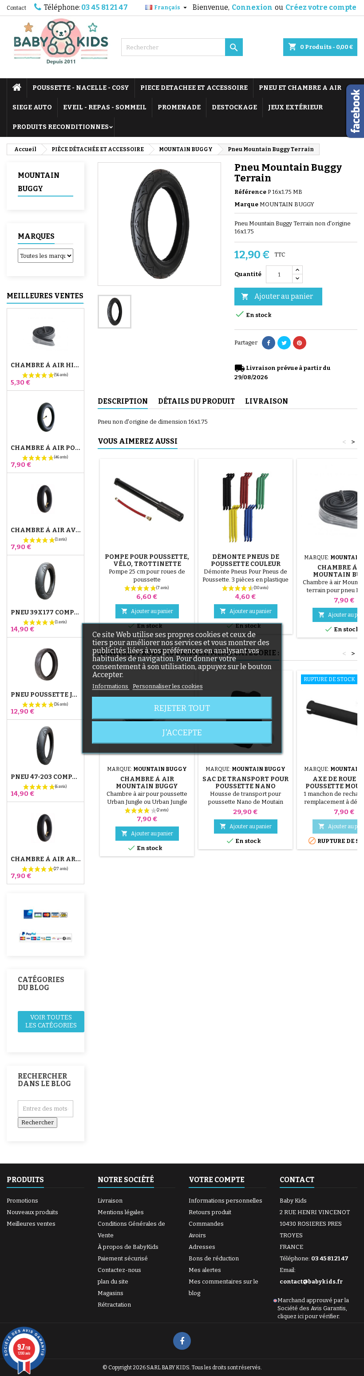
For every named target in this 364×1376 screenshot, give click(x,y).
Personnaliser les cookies (168, 685)
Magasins (110, 1293)
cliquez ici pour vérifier (308, 1316)
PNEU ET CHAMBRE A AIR (300, 88)
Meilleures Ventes (45, 296)
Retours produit (210, 1212)
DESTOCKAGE (234, 107)
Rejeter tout (182, 708)
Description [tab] (123, 401)
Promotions (22, 1200)
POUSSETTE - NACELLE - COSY (80, 88)
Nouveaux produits (32, 1212)
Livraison (110, 1200)
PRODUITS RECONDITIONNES (60, 127)
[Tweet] (284, 342)
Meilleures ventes (31, 1223)
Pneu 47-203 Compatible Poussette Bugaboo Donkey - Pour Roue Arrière (45, 777)
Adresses (202, 1247)
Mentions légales (121, 1212)
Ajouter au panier (277, 296)
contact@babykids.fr (311, 1281)
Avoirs (197, 1235)
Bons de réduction (214, 1258)
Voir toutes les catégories (51, 1021)
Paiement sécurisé (123, 1258)
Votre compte (217, 1179)
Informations (111, 685)
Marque (246, 204)
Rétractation (114, 1304)
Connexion (252, 7)
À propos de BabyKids (128, 1247)
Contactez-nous (119, 1270)
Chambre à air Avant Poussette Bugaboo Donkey (45, 530)
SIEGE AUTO (32, 107)
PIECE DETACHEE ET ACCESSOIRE (194, 88)
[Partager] (268, 342)
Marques (36, 236)
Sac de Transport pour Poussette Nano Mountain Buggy (245, 786)
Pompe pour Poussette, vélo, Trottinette (147, 560)
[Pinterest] (299, 342)
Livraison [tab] (266, 401)
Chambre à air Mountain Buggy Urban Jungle (147, 786)
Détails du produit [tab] (196, 401)
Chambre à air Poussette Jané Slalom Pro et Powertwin (45, 448)
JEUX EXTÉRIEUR (295, 107)
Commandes (206, 1223)
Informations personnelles (225, 1200)
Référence (250, 192)
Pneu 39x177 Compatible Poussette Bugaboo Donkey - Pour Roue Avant (45, 612)
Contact (16, 8)
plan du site (113, 1281)
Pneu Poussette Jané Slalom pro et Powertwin (45, 694)
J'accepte (182, 732)
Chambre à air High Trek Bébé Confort (45, 365)
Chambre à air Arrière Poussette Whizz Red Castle (45, 859)
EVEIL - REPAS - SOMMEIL (104, 107)
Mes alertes (205, 1270)
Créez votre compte (320, 7)
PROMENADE (179, 107)
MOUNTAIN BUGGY (38, 182)
